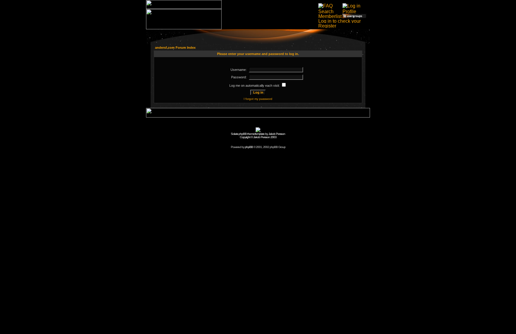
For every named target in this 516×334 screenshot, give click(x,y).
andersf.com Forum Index (175, 47)
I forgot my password (258, 98)
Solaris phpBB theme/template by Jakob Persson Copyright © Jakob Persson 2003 (258, 135)
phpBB (249, 147)
